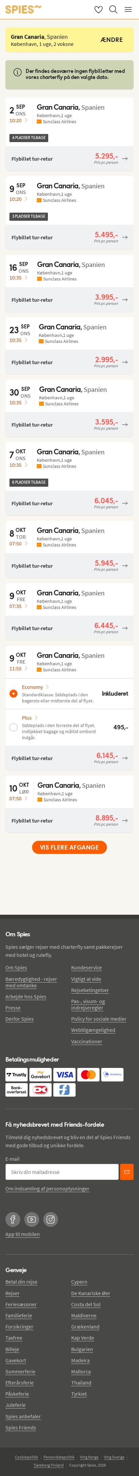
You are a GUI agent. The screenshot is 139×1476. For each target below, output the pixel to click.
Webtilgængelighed (93, 1029)
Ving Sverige (114, 1456)
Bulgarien (82, 1349)
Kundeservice (86, 967)
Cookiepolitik (26, 1456)
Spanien (93, 107)
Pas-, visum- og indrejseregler (88, 1004)
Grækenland (85, 1326)
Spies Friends (20, 1427)
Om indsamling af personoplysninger (47, 1188)
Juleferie (15, 1404)
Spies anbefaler (23, 1416)
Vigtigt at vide (86, 978)
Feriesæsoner (21, 1304)
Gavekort (15, 1360)
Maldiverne (83, 1315)
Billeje (12, 1349)
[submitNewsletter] (127, 1172)
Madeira (80, 1360)
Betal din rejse (21, 1281)
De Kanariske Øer (90, 1293)
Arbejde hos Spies (25, 996)
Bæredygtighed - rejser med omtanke (31, 982)
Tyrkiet (79, 1393)
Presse (13, 1007)
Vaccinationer (86, 1041)
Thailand (81, 1382)
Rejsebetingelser (90, 990)
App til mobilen (22, 1234)
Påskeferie (17, 1393)
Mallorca (81, 1371)
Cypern (79, 1281)
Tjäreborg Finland (48, 1465)
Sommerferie (20, 1371)
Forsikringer (19, 1326)
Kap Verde (82, 1337)
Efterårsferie (19, 1382)
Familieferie (18, 1315)
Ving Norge (89, 1456)
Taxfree (13, 1337)
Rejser (12, 1293)
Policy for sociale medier (99, 1018)
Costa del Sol (86, 1304)
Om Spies (16, 967)
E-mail (12, 1158)
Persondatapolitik (59, 1456)
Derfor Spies (19, 1018)
